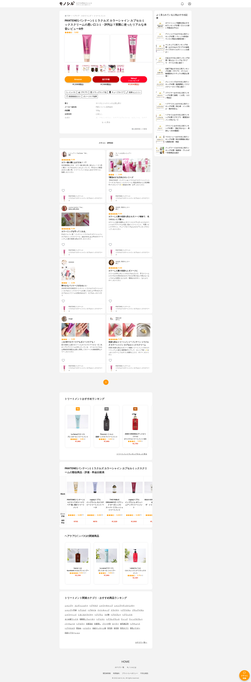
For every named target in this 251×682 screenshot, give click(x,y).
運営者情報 (107, 673)
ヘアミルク (82, 610)
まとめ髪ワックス (71, 619)
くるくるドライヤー (85, 615)
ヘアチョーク (135, 624)
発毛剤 (116, 628)
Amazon (78, 79)
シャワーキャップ (106, 606)
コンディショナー (81, 606)
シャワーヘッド (71, 615)
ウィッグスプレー (136, 619)
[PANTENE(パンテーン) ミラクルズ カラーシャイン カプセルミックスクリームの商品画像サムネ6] (112, 69)
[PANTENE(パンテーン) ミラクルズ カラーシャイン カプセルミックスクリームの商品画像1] (87, 48)
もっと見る (106, 122)
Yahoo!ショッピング (133, 79)
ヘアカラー (80, 624)
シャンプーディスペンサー (124, 606)
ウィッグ (124, 619)
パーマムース (70, 624)
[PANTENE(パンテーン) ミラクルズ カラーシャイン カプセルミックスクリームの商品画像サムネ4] (94, 69)
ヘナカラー (87, 628)
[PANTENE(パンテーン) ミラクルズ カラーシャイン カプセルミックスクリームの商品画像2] (132, 48)
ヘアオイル (92, 610)
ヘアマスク (93, 606)
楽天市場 (106, 79)
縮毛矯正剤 (124, 624)
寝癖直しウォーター (87, 619)
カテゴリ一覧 (119, 667)
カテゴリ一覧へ (141, 642)
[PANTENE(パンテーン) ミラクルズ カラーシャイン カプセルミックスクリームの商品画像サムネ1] (69, 69)
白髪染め (89, 624)
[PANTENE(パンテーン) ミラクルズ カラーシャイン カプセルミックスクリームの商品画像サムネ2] (77, 69)
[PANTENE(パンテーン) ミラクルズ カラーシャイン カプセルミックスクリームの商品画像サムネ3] (86, 69)
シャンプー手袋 (71, 610)
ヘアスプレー (116, 615)
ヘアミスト (100, 619)
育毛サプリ (124, 628)
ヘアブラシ (99, 615)
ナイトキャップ (103, 610)
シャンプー (69, 606)
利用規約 (116, 673)
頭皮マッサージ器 (99, 628)
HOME (125, 661)
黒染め (78, 628)
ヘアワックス (127, 615)
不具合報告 (144, 673)
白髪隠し (97, 624)
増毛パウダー (135, 628)
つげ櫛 (106, 615)
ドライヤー (115, 610)
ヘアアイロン (126, 610)
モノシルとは (131, 667)
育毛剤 (109, 628)
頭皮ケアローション (72, 633)
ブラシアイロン (138, 610)
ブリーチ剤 (106, 624)
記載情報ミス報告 (140, 129)
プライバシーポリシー (130, 673)
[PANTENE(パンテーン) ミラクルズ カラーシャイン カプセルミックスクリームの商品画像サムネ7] (120, 69)
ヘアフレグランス (113, 619)
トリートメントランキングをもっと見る (131, 454)
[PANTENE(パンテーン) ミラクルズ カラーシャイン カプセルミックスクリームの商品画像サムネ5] (103, 69)
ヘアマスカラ (70, 628)
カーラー (115, 624)
